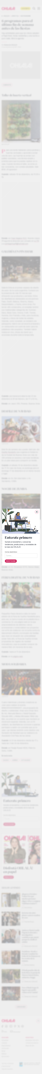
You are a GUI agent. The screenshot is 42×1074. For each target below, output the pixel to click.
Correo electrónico (11, 552)
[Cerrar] (37, 512)
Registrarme (11, 561)
